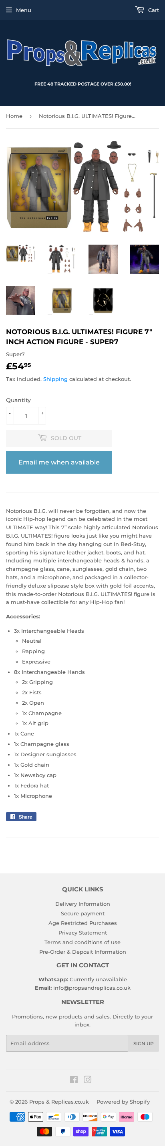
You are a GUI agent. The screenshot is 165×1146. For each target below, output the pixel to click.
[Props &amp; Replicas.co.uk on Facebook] (74, 1081)
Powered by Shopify (123, 1101)
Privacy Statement (82, 932)
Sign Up (143, 1043)
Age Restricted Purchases (82, 923)
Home (14, 116)
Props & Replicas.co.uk (59, 1101)
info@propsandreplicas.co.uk (92, 988)
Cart (153, 10)
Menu (23, 10)
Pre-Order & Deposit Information (82, 952)
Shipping (55, 379)
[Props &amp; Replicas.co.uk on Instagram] (88, 1081)
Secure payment (83, 913)
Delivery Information (82, 904)
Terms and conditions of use (82, 942)
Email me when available (59, 462)
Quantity (18, 400)
